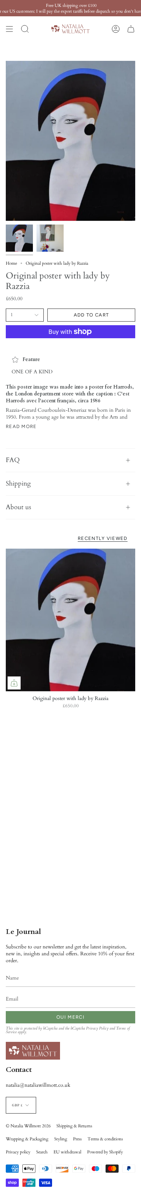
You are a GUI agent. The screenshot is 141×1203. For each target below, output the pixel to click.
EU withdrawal (67, 1152)
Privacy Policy (97, 1028)
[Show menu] (9, 28)
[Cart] (131, 28)
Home (11, 263)
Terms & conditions (105, 1139)
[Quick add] (14, 682)
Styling (60, 1139)
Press (77, 1139)
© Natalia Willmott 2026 (28, 1126)
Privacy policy (18, 1152)
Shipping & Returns (74, 1126)
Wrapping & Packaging (27, 1139)
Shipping (18, 483)
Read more (21, 426)
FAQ (13, 460)
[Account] (115, 28)
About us (18, 507)
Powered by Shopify (105, 1152)
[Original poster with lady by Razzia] (70, 620)
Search (42, 1152)
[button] (25, 28)
